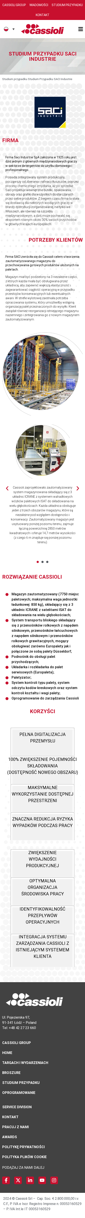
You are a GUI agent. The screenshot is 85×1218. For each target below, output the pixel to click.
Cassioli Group (14, 5)
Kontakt (42, 15)
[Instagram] (54, 1180)
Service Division (17, 1107)
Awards (9, 1137)
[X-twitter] (18, 1180)
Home (7, 1053)
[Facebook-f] (6, 1180)
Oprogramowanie (18, 1093)
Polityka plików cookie (24, 1157)
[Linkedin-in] (30, 1180)
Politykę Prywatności (23, 1147)
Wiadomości (38, 5)
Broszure (11, 1073)
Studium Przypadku (67, 5)
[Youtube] (42, 1180)
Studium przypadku (14, 79)
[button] (38, 562)
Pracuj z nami (15, 1127)
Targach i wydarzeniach (25, 1063)
